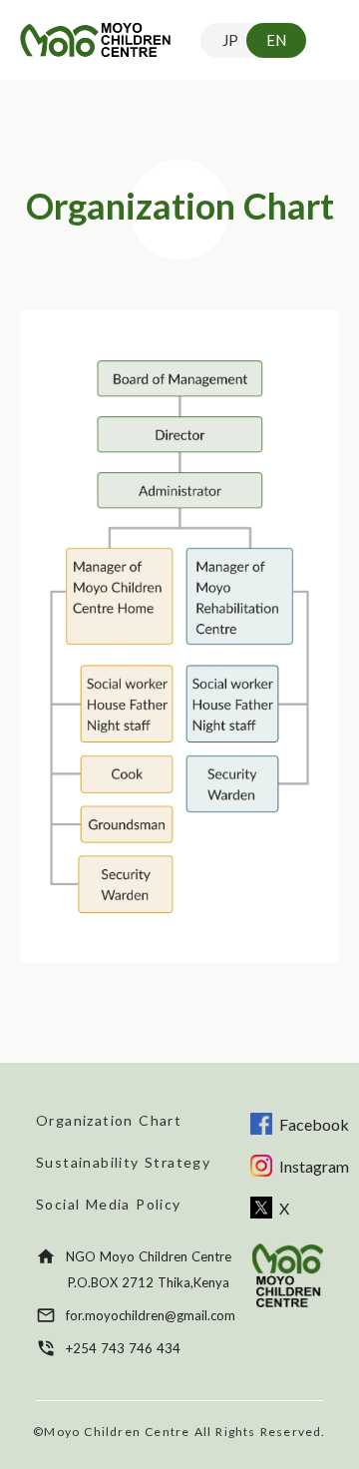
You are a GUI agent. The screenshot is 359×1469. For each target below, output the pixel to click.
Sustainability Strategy (123, 1163)
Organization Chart (108, 1121)
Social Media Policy (108, 1205)
